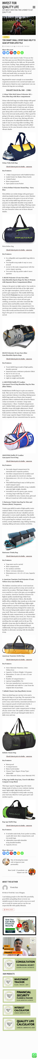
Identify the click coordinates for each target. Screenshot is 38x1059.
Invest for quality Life (10, 5)
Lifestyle (6, 37)
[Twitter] (7, 52)
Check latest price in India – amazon (19, 167)
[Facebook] (4, 52)
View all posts (9, 909)
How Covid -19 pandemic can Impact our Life (17, 871)
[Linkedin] (15, 52)
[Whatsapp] (22, 52)
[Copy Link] (18, 52)
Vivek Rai (19, 46)
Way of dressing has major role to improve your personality (19, 862)
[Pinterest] (11, 52)
